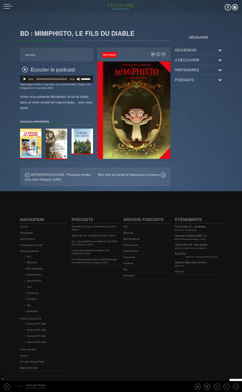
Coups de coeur (28, 349)
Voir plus (179, 271)
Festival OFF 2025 (36, 330)
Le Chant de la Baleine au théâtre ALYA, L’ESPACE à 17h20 (91, 252)
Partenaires (187, 69)
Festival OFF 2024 (36, 336)
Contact (24, 355)
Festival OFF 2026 (36, 323)
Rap (29, 305)
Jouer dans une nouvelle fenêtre (59, 84)
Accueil (24, 226)
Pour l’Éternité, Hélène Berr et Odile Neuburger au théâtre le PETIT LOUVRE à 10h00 (94, 261)
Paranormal (32, 293)
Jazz (29, 286)
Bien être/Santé (35, 268)
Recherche (186, 50)
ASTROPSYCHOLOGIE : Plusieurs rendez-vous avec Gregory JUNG (58, 176)
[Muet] (78, 79)
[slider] (86, 79)
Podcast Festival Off (30, 318)
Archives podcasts (29, 251)
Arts (29, 256)
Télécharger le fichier (30, 84)
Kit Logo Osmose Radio (32, 361)
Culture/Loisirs (34, 274)
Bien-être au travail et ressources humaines (129, 174)
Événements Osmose (31, 245)
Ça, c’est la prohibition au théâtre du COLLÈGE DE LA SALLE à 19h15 (94, 243)
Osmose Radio (36, 385)
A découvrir (187, 59)
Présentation (26, 232)
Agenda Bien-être (29, 367)
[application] (56, 79)
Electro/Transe (34, 280)
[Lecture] (24, 79)
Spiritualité (32, 311)
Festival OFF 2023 (36, 342)
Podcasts (184, 79)
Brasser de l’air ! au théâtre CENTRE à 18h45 (93, 235)
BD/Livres (30, 55)
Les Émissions (27, 238)
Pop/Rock (32, 299)
